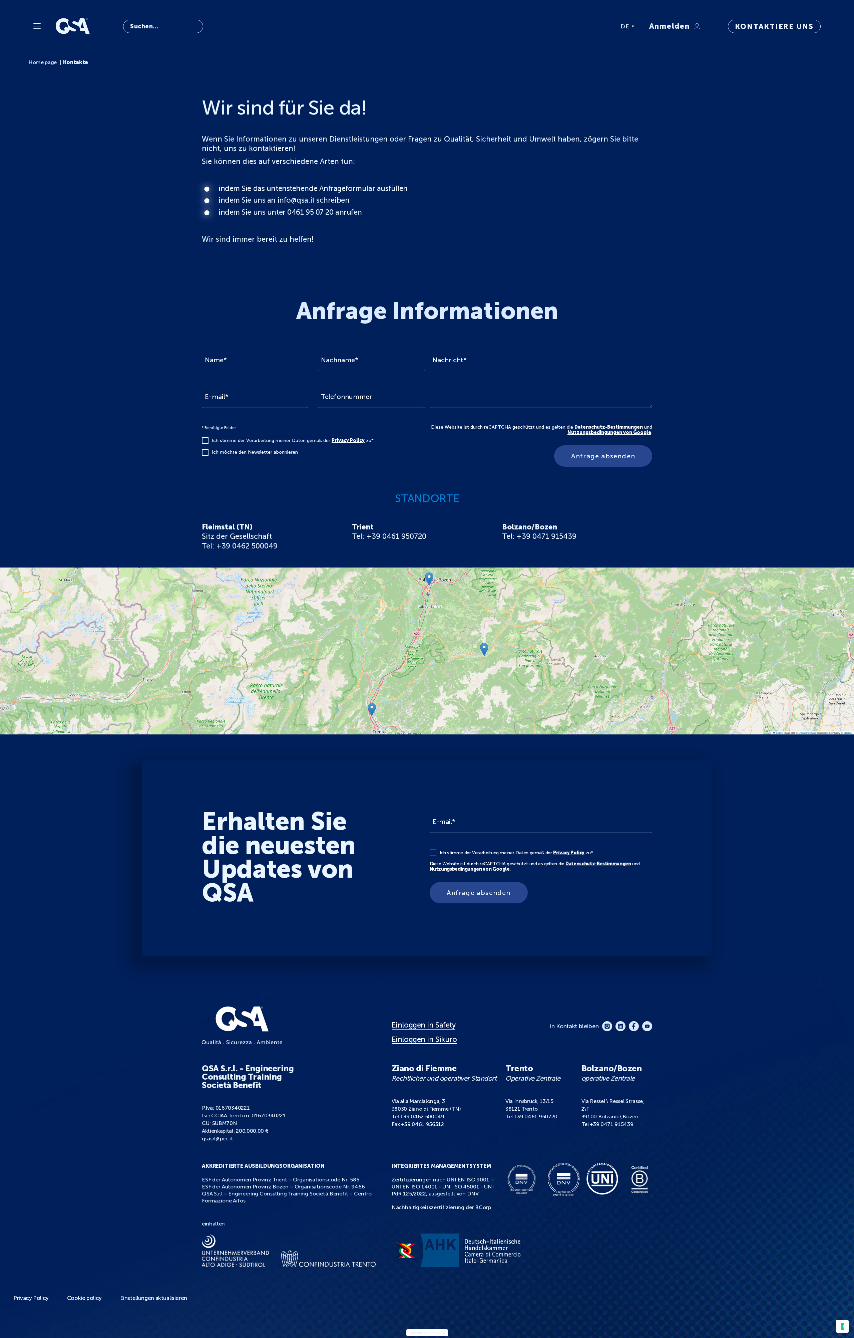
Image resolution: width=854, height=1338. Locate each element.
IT (623, 36)
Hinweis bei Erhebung (427, 1333)
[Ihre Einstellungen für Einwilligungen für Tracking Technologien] (842, 1326)
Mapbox (848, 732)
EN (625, 44)
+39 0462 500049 (422, 1116)
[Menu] (37, 26)
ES (624, 60)
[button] (484, 649)
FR (624, 52)
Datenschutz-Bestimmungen (608, 427)
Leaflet (779, 732)
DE (625, 26)
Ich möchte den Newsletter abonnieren (255, 452)
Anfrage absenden (603, 456)
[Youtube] (647, 1026)
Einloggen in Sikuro (424, 1039)
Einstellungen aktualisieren (153, 1298)
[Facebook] (634, 1026)
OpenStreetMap (807, 732)
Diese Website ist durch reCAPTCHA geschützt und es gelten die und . (541, 430)
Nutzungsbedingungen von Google (609, 432)
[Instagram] (607, 1026)
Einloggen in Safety (424, 1025)
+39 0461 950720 (535, 1116)
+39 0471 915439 (611, 1124)
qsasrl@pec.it (217, 1138)
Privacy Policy (348, 440)
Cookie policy (84, 1298)
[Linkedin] (620, 1026)
